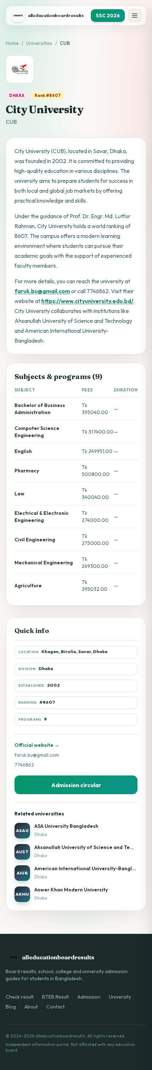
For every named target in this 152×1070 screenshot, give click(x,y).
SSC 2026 (108, 15)
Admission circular (76, 785)
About (31, 1007)
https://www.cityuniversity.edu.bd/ (87, 300)
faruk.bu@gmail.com (42, 291)
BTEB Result (55, 997)
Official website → (36, 745)
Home (12, 43)
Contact (55, 1007)
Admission (88, 997)
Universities (39, 43)
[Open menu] (135, 15)
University (120, 997)
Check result (20, 997)
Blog (11, 1007)
